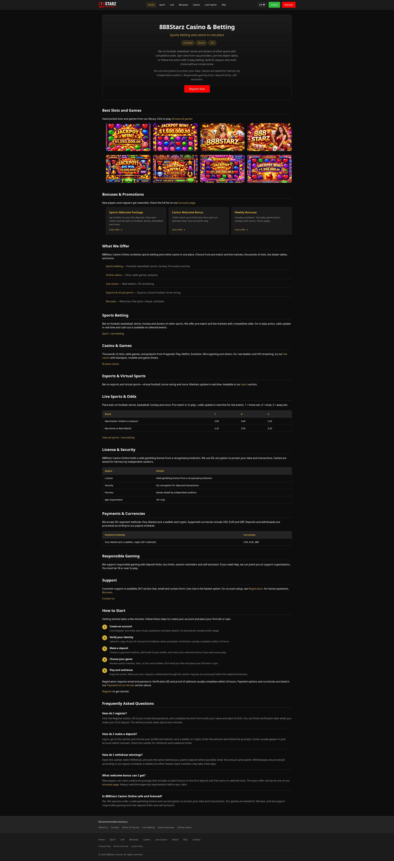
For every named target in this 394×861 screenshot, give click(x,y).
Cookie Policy (137, 846)
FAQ (224, 4)
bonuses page (187, 202)
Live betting (117, 333)
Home (151, 4)
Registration (256, 588)
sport (244, 384)
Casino (196, 4)
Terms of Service (130, 827)
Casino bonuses (166, 827)
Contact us (108, 598)
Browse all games (182, 118)
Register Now (197, 89)
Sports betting (114, 266)
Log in (274, 4)
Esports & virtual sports (119, 292)
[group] (262, 4)
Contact (115, 827)
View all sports (110, 437)
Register (288, 4)
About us (103, 827)
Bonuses (183, 4)
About (175, 839)
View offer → (116, 229)
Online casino (114, 275)
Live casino (112, 283)
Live (172, 4)
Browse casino (110, 364)
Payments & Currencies (120, 685)
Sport (162, 4)
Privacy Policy (104, 846)
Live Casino (211, 4)
